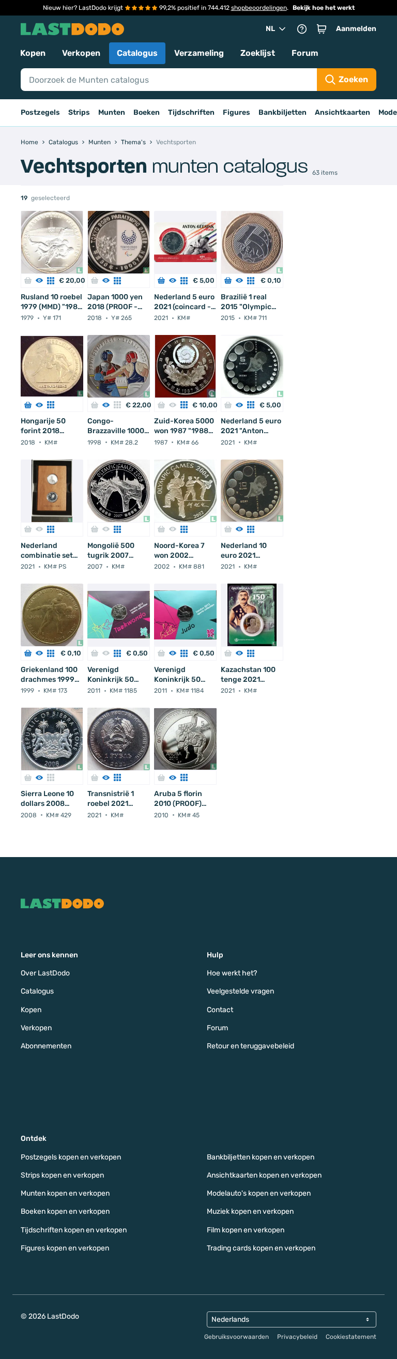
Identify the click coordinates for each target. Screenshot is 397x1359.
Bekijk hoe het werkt (324, 7)
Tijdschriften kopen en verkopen (74, 1230)
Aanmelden (356, 28)
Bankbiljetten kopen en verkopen (260, 1157)
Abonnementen (46, 1046)
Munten (111, 112)
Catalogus (137, 53)
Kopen (32, 53)
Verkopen (81, 53)
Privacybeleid (297, 1336)
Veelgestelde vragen (240, 991)
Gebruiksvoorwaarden (236, 1336)
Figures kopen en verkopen (65, 1248)
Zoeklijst (257, 53)
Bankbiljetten (282, 112)
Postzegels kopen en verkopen (71, 1157)
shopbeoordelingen (259, 7)
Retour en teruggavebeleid (250, 1046)
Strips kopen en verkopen (62, 1175)
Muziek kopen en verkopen (250, 1211)
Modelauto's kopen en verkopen (259, 1193)
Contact (220, 1009)
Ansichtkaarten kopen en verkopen (264, 1175)
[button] (321, 29)
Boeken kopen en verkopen (65, 1211)
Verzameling (199, 53)
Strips (79, 112)
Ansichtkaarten (342, 112)
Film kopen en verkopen (245, 1230)
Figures (236, 112)
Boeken (146, 112)
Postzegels (40, 112)
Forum (305, 53)
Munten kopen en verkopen (65, 1193)
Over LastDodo (45, 973)
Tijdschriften (191, 112)
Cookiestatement (351, 1336)
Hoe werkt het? (232, 973)
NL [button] (270, 28)
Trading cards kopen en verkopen (261, 1248)
